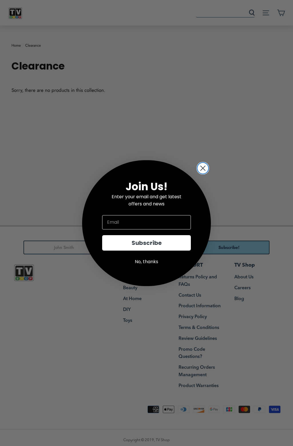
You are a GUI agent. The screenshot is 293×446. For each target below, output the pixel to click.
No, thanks (146, 261)
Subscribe (147, 243)
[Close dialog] (203, 168)
